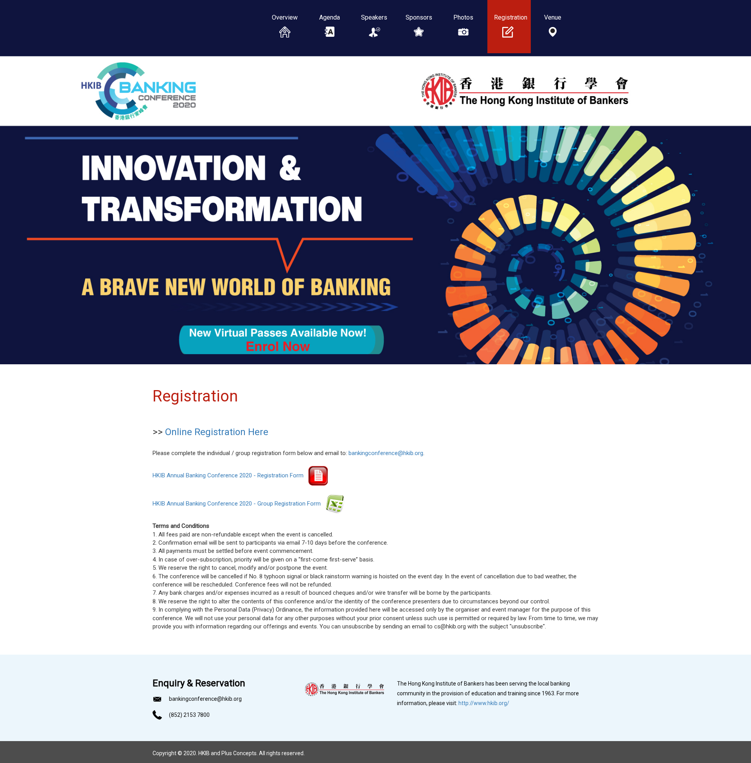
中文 (284, 70)
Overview (285, 17)
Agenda (329, 17)
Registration (508, 17)
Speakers (374, 17)
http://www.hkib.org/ (483, 703)
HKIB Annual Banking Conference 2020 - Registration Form (230, 475)
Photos (463, 17)
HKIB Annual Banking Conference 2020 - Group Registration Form (239, 503)
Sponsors (419, 17)
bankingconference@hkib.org (386, 453)
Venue (552, 17)
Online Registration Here (216, 431)
